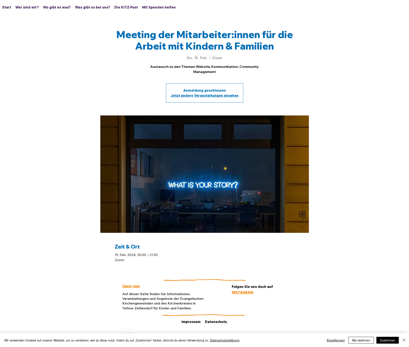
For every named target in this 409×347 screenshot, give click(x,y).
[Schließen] (403, 340)
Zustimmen (387, 340)
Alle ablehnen (361, 340)
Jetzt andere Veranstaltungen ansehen (205, 95)
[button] (57, 7)
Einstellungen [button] (336, 340)
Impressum (191, 322)
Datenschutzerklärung (224, 340)
